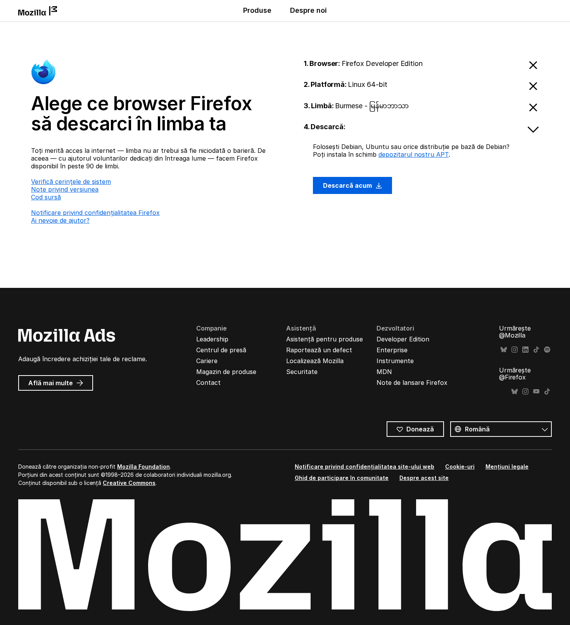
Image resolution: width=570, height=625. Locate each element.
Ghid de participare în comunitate (342, 477)
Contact (208, 382)
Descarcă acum (348, 185)
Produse (257, 10)
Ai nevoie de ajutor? (60, 220)
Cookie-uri (460, 466)
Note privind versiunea (64, 189)
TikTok (536, 350)
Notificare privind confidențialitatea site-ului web (364, 466)
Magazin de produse (226, 372)
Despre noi (308, 10)
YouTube (536, 391)
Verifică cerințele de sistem (71, 181)
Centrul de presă (221, 350)
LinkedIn (525, 350)
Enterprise (392, 350)
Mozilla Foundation (143, 466)
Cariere (207, 361)
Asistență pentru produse (324, 339)
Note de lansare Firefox (412, 382)
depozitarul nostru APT (413, 154)
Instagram (514, 350)
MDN (384, 372)
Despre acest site (424, 477)
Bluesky (503, 350)
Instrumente (395, 361)
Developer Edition (403, 339)
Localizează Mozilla (315, 361)
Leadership (212, 339)
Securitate (302, 372)
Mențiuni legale (507, 466)
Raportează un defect (319, 350)
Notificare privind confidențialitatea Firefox (95, 212)
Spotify (547, 350)
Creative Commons (129, 483)
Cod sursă (46, 197)
